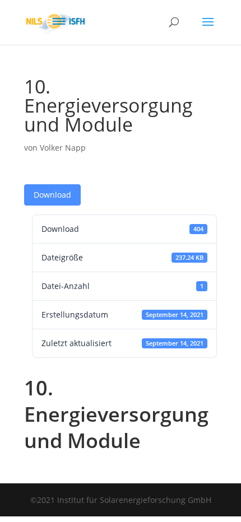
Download (52, 194)
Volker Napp (63, 147)
